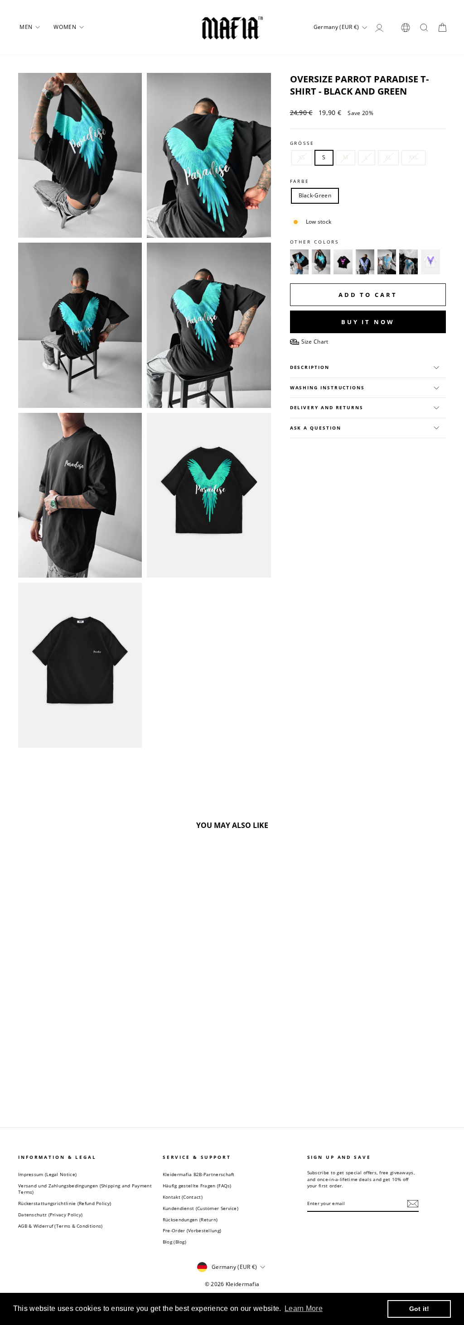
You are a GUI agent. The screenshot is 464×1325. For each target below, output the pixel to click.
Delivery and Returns (326, 408)
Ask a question (315, 428)
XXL (413, 157)
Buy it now (368, 322)
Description (309, 367)
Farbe (299, 181)
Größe (302, 143)
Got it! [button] (419, 1308)
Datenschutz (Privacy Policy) (50, 1214)
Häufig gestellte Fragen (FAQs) (197, 1185)
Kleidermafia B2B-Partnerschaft (199, 1174)
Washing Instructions (327, 388)
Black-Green (315, 195)
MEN (26, 27)
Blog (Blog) (174, 1242)
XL (388, 157)
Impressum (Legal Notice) (47, 1174)
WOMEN (65, 27)
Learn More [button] (304, 1308)
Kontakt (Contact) (183, 1197)
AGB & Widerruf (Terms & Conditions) (60, 1226)
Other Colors (314, 242)
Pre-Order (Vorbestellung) (192, 1230)
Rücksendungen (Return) (190, 1219)
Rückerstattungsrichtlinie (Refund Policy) (64, 1203)
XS (302, 157)
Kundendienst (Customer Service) (200, 1208)
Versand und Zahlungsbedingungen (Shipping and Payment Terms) (85, 1188)
